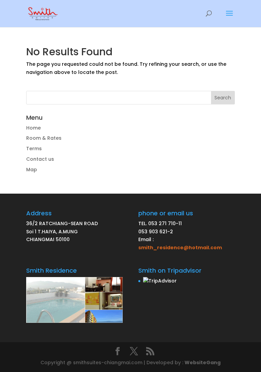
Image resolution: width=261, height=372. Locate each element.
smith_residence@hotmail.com (180, 247)
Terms (34, 148)
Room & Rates (44, 138)
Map (31, 169)
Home (33, 127)
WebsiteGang (203, 362)
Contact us (40, 159)
